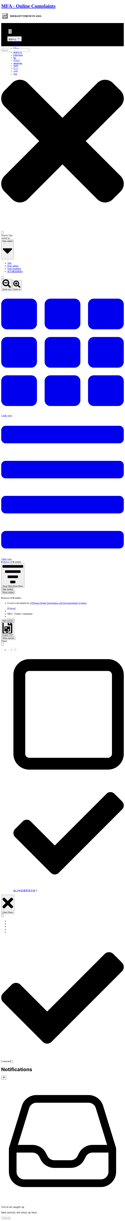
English (16, 42)
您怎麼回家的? (15, 271)
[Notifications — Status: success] (10, 31)
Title (9, 263)
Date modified (14, 268)
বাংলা (15, 45)
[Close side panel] (2, 644)
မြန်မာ (16, 48)
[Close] (3, 1078)
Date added (12, 266)
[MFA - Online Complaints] (21, 16)
